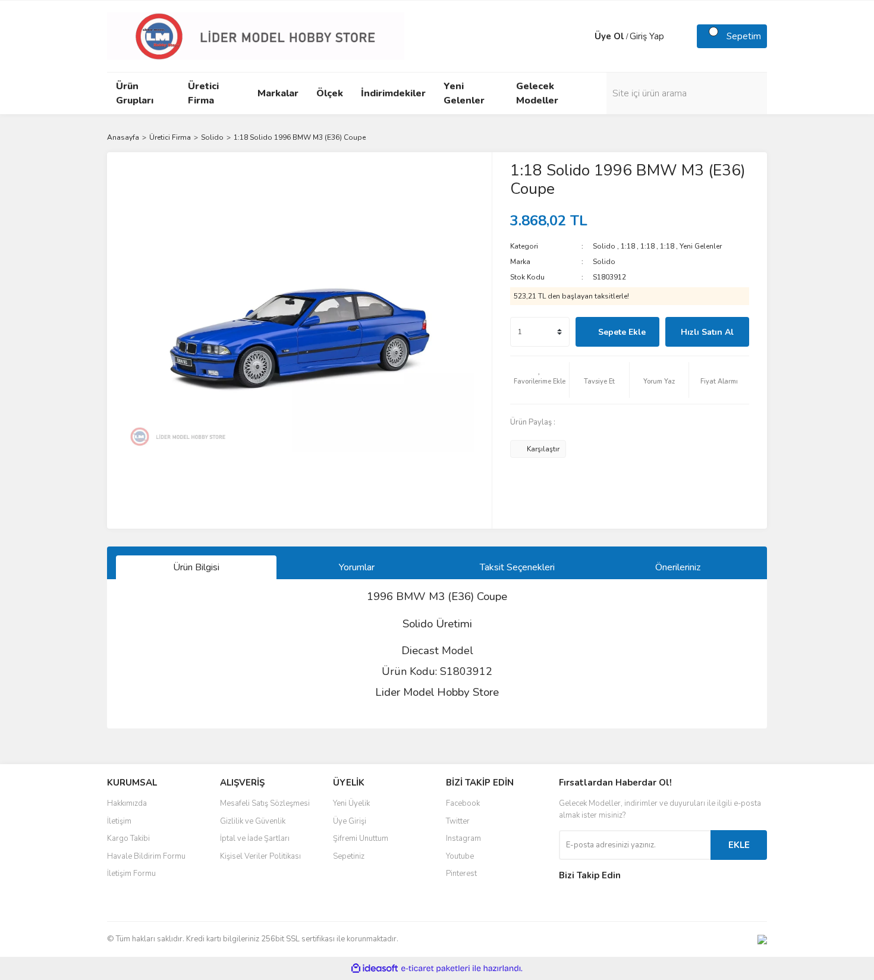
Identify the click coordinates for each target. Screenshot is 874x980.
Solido (604, 246)
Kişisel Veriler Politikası (260, 856)
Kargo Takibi (128, 838)
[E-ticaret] (435, 968)
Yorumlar (357, 567)
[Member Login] (582, 36)
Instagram (463, 838)
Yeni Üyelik (351, 803)
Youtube (460, 856)
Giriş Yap (647, 36)
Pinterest (461, 873)
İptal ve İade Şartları (255, 838)
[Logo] (255, 35)
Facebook (463, 803)
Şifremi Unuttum (360, 838)
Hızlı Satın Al (707, 332)
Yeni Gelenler (701, 246)
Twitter (458, 821)
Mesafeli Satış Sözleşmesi (265, 803)
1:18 (628, 246)
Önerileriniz (677, 567)
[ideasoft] (374, 968)
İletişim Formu (131, 873)
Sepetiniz (348, 856)
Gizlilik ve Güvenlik (252, 821)
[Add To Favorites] (540, 380)
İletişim (119, 821)
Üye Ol (609, 36)
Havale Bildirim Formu (146, 856)
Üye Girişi (349, 821)
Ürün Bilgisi (196, 567)
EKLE (739, 845)
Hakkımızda (127, 803)
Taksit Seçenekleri (517, 567)
